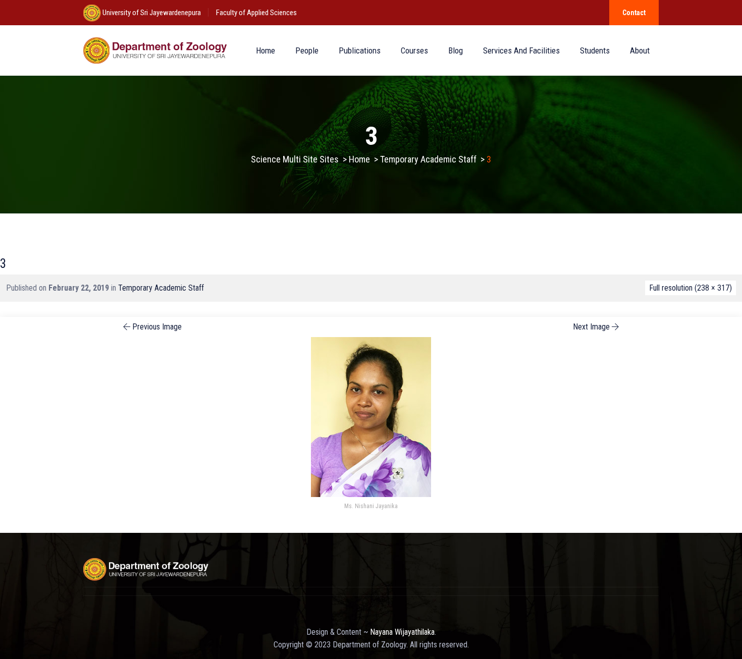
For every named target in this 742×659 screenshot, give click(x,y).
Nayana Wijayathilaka (402, 632)
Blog (455, 50)
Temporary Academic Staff (161, 288)
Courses (414, 50)
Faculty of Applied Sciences (256, 12)
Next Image (591, 327)
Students (595, 50)
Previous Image (157, 327)
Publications (360, 50)
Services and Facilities (521, 50)
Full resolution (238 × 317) (690, 288)
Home (265, 50)
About (640, 50)
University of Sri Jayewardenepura (151, 12)
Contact (634, 13)
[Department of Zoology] (155, 50)
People (307, 50)
